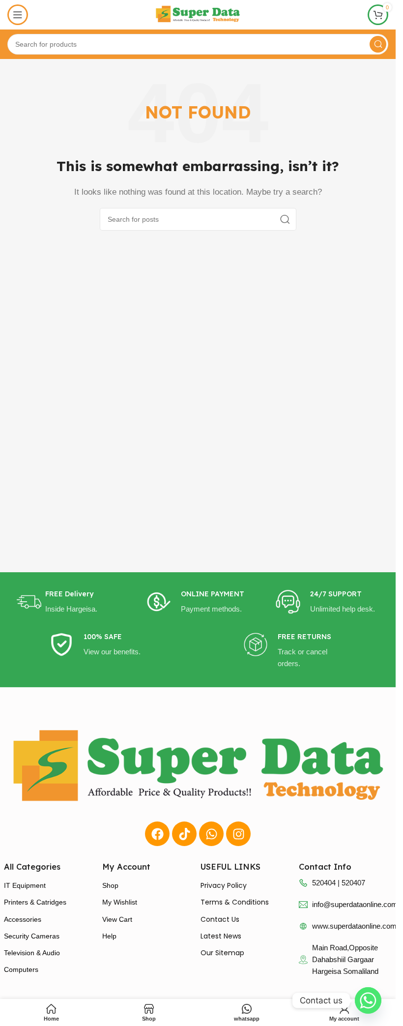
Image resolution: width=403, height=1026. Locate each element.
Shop (110, 885)
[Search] (378, 44)
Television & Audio (32, 953)
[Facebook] (157, 833)
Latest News (221, 936)
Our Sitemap (222, 953)
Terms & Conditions (235, 902)
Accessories (22, 919)
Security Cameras (31, 936)
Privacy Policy (224, 885)
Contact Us (220, 919)
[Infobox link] (68, 602)
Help (109, 936)
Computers (21, 969)
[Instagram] (238, 833)
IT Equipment (25, 885)
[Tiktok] (184, 833)
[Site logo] (198, 14)
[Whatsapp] (211, 833)
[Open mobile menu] (17, 15)
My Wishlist (119, 902)
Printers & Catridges (35, 902)
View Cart (117, 919)
